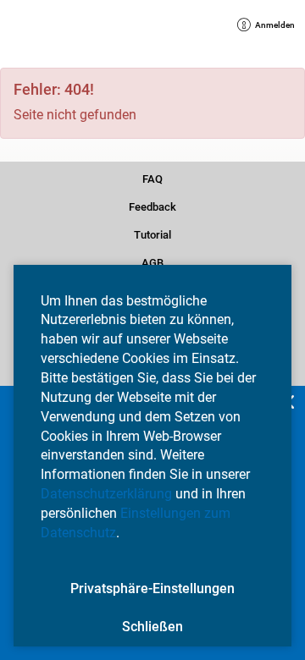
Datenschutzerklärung (106, 494)
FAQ (152, 177)
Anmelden (271, 26)
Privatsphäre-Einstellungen (152, 588)
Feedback (152, 205)
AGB (153, 261)
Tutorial (152, 233)
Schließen (152, 627)
